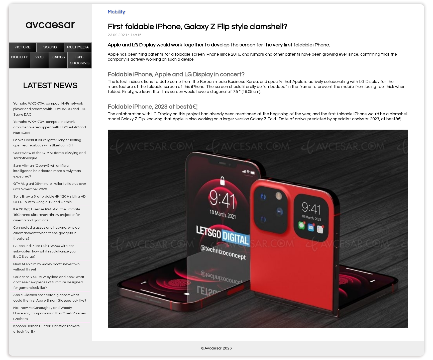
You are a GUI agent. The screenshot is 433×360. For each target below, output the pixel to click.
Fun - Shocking (79, 60)
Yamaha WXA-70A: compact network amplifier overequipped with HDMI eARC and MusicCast (49, 127)
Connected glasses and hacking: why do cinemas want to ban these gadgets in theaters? (46, 233)
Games (58, 57)
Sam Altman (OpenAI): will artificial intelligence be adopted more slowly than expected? (47, 171)
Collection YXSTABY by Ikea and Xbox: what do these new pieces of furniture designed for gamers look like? (48, 282)
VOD (39, 57)
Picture (22, 47)
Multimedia (78, 47)
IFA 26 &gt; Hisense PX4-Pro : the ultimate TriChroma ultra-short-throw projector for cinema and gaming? (46, 214)
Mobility (19, 57)
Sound (50, 47)
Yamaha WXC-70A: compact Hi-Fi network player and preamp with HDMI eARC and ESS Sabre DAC (49, 109)
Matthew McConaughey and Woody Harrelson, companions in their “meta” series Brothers (49, 313)
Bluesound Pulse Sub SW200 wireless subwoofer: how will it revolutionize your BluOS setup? (45, 251)
